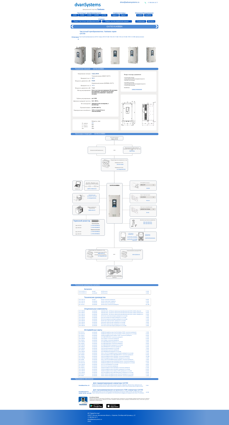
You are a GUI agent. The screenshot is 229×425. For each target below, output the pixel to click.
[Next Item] (155, 54)
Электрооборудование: (144, 13)
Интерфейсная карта (145, 182)
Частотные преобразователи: (89, 13)
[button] (132, 151)
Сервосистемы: (119, 13)
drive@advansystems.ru (129, 2)
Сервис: (101, 19)
